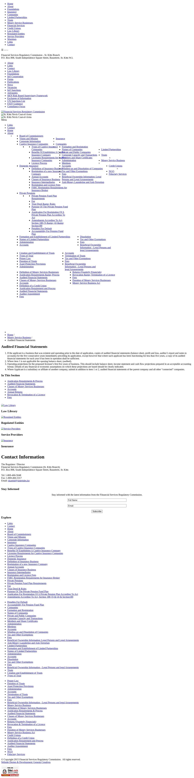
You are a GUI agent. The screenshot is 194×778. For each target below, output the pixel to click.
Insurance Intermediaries (19, 572)
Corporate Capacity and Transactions (25, 618)
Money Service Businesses (20, 22)
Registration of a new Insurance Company (27, 564)
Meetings (11, 626)
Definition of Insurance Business (22, 561)
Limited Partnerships (17, 17)
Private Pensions (15, 580)
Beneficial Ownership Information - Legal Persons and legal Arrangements (43, 667)
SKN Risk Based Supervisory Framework (27, 95)
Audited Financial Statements (21, 383)
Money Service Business (19, 705)
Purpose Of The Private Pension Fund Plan (27, 591)
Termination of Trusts (17, 694)
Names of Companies (17, 613)
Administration (14, 624)
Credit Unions (14, 28)
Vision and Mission (16, 537)
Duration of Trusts (16, 683)
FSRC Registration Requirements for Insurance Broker (33, 578)
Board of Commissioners (19, 534)
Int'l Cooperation (15, 76)
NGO (10, 751)
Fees (9, 397)
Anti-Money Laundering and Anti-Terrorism (28, 643)
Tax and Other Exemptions (20, 634)
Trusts (10, 20)
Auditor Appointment (17, 746)
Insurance (12, 12)
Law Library (13, 31)
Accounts (11, 389)
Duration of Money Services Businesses (26, 730)
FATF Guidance (15, 103)
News (10, 84)
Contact (11, 44)
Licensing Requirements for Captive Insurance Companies (35, 553)
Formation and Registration (20, 610)
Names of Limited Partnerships (22, 651)
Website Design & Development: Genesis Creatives (25, 762)
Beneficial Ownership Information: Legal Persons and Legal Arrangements (43, 640)
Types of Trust (14, 675)
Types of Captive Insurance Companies (26, 548)
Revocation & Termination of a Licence (26, 394)
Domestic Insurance (16, 558)
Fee (9, 586)
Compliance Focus (16, 106)
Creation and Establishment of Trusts (24, 673)
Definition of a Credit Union (20, 738)
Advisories (12, 93)
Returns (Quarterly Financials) (21, 721)
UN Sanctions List (16, 101)
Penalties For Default (17, 602)
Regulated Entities (16, 33)
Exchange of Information (19, 98)
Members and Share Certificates (22, 621)
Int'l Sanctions (14, 90)
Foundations (13, 9)
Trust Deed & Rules (16, 588)
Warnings (11, 39)
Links (10, 42)
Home (10, 3)
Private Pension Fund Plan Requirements (26, 583)
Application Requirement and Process (25, 740)
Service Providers (15, 36)
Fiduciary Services (16, 754)
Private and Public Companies (21, 615)
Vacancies (12, 87)
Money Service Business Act (21, 732)
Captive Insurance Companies (21, 545)
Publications (13, 82)
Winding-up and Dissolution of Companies (27, 632)
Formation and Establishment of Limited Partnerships (32, 648)
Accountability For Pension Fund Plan (25, 604)
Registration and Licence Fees (21, 575)
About (10, 6)
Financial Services (16, 25)
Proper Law (13, 680)
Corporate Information (18, 539)
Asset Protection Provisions (20, 686)
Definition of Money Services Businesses (27, 708)
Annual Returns (14, 392)
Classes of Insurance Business (21, 569)
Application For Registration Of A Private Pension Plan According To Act (42, 594)
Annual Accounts (15, 567)
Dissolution (12, 659)
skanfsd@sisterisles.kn (19, 480)
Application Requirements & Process (25, 381)
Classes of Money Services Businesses (25, 386)
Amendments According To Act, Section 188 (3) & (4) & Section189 (40, 597)
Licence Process (15, 556)
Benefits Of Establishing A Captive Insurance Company (34, 550)
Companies (12, 14)
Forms (10, 79)
